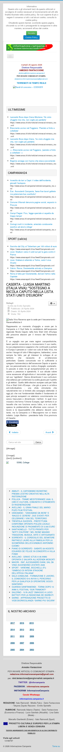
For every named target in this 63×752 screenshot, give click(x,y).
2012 (32, 629)
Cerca (38, 442)
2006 (32, 642)
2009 (32, 636)
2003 (32, 649)
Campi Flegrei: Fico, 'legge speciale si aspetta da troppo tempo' (32, 214)
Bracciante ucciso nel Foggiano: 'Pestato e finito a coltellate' (32, 129)
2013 (22, 629)
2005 (12, 649)
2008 (12, 642)
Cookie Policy (31, 37)
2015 (31, 623)
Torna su (56, 746)
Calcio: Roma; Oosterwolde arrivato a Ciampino (31, 268)
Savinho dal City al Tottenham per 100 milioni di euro (33, 246)
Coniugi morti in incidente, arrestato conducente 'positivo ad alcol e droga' (31, 225)
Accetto (31, 33)
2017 (12, 623)
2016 (22, 623)
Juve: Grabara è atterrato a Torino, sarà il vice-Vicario (30, 261)
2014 (12, 629)
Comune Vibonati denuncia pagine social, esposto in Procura (33, 203)
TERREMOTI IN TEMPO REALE (31, 83)
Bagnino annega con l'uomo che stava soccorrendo (32, 160)
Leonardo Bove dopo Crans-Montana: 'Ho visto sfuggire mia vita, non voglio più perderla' (30, 118)
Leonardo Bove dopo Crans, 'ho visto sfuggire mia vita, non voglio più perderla (32, 140)
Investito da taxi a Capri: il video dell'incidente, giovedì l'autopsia (30, 181)
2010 (22, 636)
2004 (22, 649)
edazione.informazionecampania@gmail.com (31, 79)
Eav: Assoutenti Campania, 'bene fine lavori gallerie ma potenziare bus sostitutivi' (33, 192)
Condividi (12, 422)
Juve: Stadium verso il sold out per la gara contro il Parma (32, 253)
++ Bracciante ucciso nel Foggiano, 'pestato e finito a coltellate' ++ (33, 151)
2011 (12, 636)
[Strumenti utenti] (52, 303)
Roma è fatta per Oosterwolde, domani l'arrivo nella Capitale (32, 275)
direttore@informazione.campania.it (31, 73)
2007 (22, 642)
